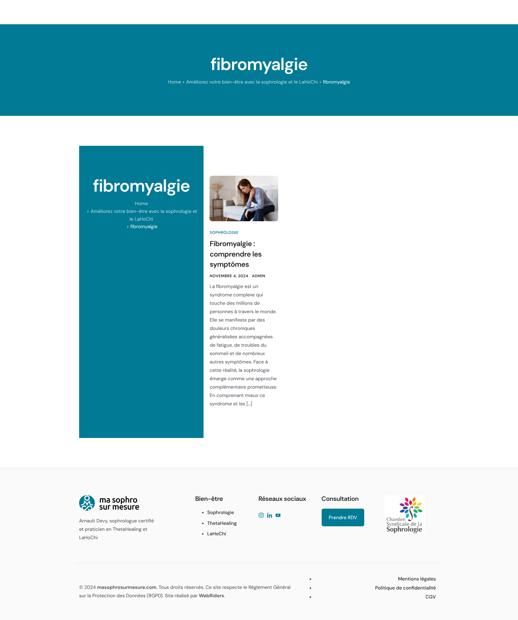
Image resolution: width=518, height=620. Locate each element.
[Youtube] (278, 515)
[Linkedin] (269, 515)
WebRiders (211, 595)
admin (258, 276)
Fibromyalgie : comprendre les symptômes (235, 254)
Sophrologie (224, 232)
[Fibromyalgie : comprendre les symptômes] (244, 198)
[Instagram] (261, 515)
